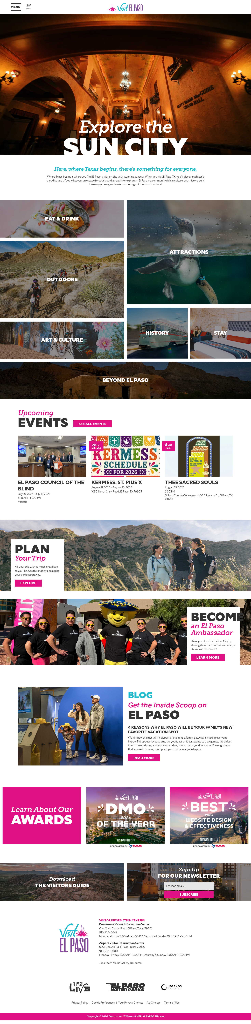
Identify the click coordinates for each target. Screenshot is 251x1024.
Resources (136, 963)
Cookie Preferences (103, 1003)
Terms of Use (171, 1003)
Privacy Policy (80, 1003)
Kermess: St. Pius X (116, 482)
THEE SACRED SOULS (191, 482)
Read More (144, 757)
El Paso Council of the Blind (51, 485)
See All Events (92, 423)
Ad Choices (154, 1003)
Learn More (207, 657)
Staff (109, 963)
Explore (28, 583)
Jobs (102, 963)
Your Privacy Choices (130, 1003)
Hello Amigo (145, 1016)
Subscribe (189, 894)
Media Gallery (121, 963)
